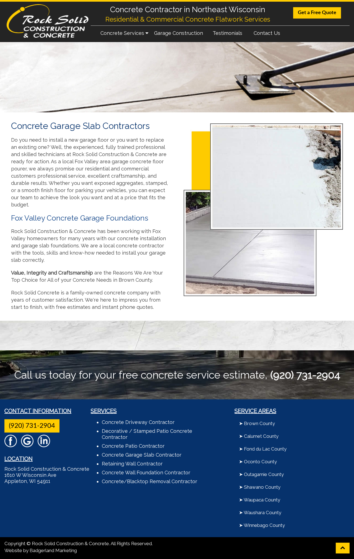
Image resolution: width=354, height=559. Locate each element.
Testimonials (227, 33)
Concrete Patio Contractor (133, 446)
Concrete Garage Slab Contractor (141, 455)
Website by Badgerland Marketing (40, 550)
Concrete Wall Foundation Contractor (146, 472)
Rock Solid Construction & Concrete (46, 469)
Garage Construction (178, 33)
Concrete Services (122, 33)
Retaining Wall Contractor (132, 464)
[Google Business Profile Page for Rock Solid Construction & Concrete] (27, 444)
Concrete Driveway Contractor (138, 422)
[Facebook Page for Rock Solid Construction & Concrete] (10, 444)
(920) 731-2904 (32, 426)
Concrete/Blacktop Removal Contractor (149, 481)
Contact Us (267, 33)
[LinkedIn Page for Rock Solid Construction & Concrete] (44, 444)
